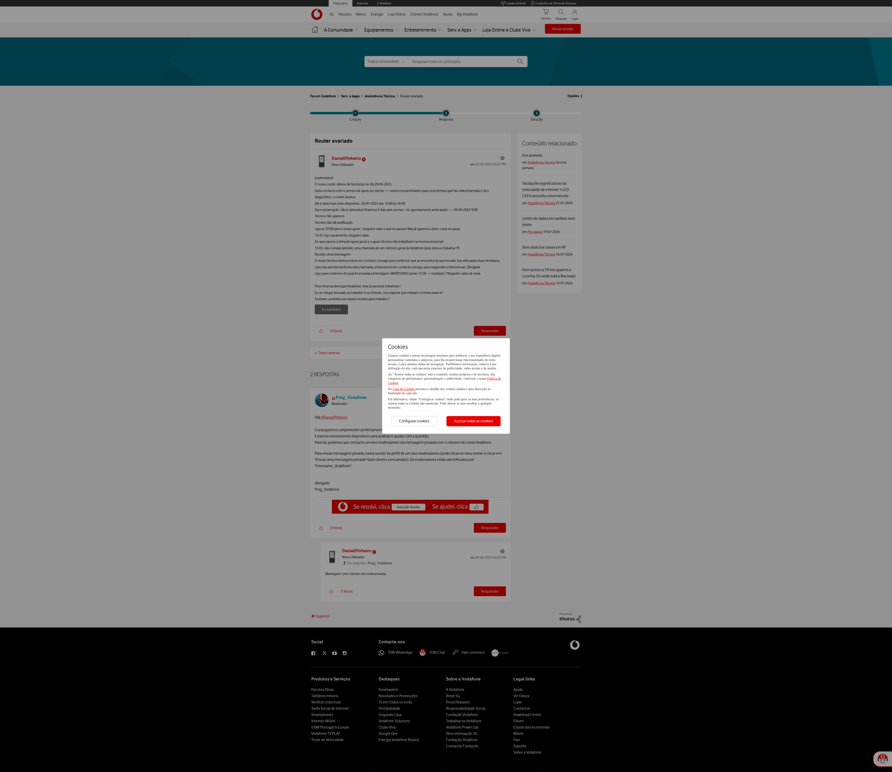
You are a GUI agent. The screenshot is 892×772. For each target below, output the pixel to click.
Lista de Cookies (404, 389)
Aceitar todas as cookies (473, 421)
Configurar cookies (414, 421)
